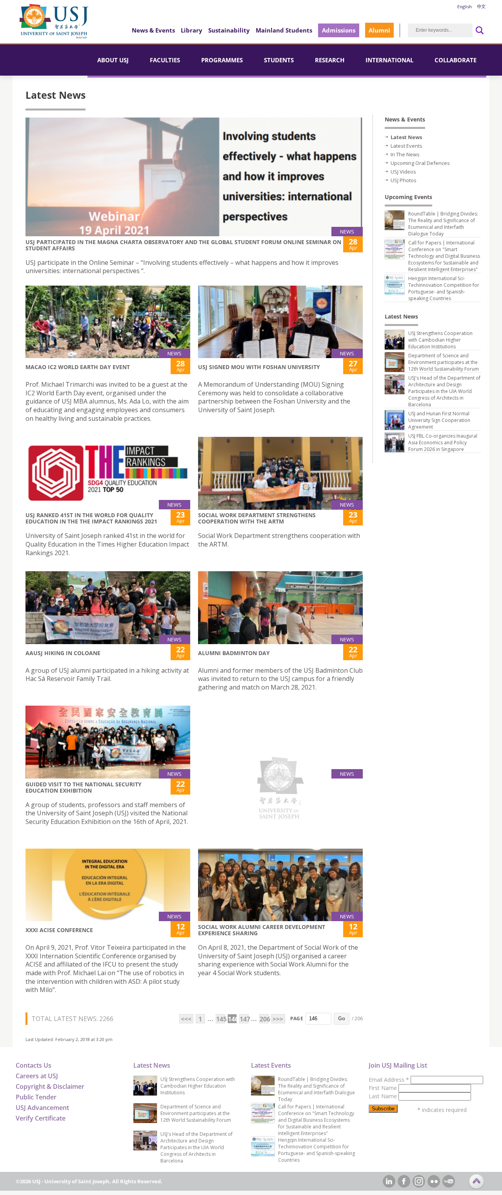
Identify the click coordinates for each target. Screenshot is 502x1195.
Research (329, 60)
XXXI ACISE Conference (59, 930)
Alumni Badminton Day (234, 653)
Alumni (379, 30)
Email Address (389, 1079)
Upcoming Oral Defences (420, 163)
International (389, 60)
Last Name (383, 1096)
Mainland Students (284, 30)
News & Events (153, 30)
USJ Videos (403, 171)
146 (232, 1019)
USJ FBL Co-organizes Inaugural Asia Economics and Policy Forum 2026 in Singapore (442, 443)
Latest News (406, 137)
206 (264, 1019)
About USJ (113, 60)
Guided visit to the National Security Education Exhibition (83, 787)
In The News (405, 154)
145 (220, 1019)
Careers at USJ (37, 1076)
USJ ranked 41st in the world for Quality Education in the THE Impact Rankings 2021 (91, 518)
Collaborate (456, 60)
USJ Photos (404, 180)
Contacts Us (33, 1065)
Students (279, 60)
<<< (186, 1019)
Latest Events (406, 145)
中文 (481, 6)
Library (191, 30)
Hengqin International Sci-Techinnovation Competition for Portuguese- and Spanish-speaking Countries (443, 288)
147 (244, 1019)
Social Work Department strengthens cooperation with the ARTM (257, 518)
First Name (383, 1088)
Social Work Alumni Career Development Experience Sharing (261, 930)
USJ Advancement (42, 1107)
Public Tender (36, 1097)
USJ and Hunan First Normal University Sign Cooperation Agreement (439, 420)
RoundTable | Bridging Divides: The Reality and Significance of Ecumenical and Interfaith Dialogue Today (443, 223)
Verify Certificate (40, 1118)
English (464, 6)
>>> (278, 1019)
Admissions (338, 30)
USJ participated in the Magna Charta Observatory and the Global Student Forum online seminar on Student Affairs (183, 245)
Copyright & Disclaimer (50, 1086)
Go (341, 1018)
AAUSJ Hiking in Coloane (62, 653)
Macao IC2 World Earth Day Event (77, 367)
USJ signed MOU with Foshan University (259, 367)
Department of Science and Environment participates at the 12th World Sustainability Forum (443, 362)
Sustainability (229, 30)
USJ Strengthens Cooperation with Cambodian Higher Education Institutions (440, 340)
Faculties (165, 60)
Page (296, 1018)
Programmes (222, 60)
